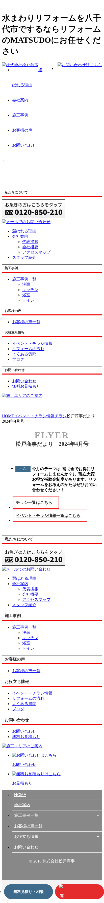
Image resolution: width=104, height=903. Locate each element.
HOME (20, 795)
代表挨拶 (30, 241)
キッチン (30, 290)
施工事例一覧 (26, 815)
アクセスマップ (36, 252)
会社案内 (20, 100)
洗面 (26, 284)
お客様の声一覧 (28, 826)
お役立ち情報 (26, 836)
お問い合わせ (24, 145)
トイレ (28, 300)
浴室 (26, 295)
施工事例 (20, 115)
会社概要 (30, 247)
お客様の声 (22, 130)
